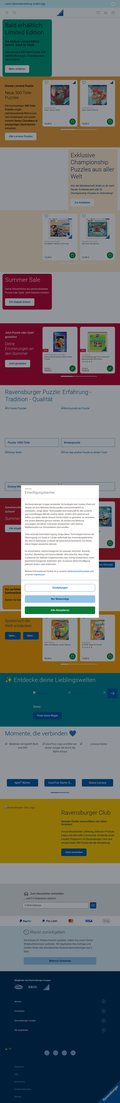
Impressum (39, 574)
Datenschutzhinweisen (79, 571)
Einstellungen (60, 587)
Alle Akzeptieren (60, 610)
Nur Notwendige (60, 598)
